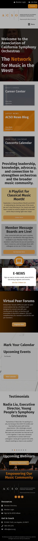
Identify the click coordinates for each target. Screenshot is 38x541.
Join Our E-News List (19, 282)
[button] (36, 268)
